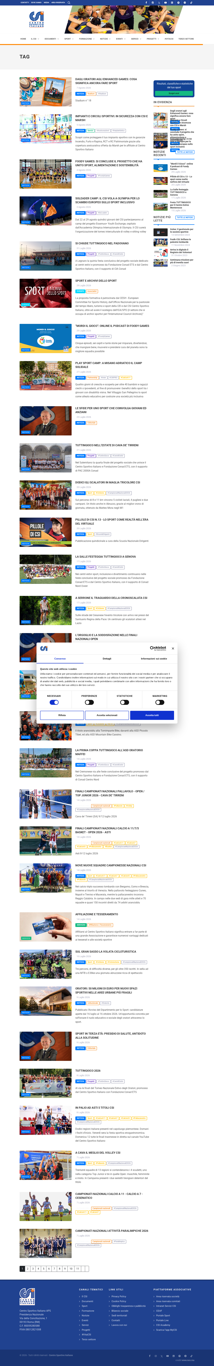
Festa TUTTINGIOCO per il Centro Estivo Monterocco (180, 205)
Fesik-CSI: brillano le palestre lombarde (180, 240)
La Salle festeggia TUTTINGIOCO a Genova (105, 556)
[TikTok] (191, 2)
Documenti (87, 1301)
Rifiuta (62, 715)
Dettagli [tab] (107, 658)
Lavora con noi (119, 1325)
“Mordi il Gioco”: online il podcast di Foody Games (112, 325)
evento (25, 304)
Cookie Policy (119, 1301)
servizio (26, 938)
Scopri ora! (174, 93)
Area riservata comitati (168, 1301)
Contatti (25, 3)
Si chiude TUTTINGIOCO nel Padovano (102, 243)
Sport (84, 1306)
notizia (25, 103)
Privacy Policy (119, 1296)
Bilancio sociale (120, 1310)
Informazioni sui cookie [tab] (154, 658)
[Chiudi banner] (173, 648)
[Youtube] (165, 2)
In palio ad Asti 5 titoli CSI (94, 1107)
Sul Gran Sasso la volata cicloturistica (105, 951)
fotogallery (28, 815)
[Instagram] (153, 2)
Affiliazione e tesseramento (96, 914)
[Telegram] (185, 2)
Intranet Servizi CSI (166, 1306)
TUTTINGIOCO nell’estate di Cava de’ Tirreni (106, 445)
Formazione (88, 1310)
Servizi (85, 1325)
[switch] (89, 702)
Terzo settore (89, 1339)
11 (77, 1268)
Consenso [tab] (60, 658)
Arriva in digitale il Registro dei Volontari (181, 251)
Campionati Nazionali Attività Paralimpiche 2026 (111, 1230)
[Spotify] (178, 2)
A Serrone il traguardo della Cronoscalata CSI (111, 597)
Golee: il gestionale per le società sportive (181, 230)
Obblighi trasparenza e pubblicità (129, 1306)
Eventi (85, 1320)
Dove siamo (36, 3)
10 (71, 1268)
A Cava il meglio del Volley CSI (97, 1152)
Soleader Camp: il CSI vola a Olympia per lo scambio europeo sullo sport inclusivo (181, 143)
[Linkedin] (172, 2)
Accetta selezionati (107, 715)
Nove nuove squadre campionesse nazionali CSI (110, 865)
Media (46, 3)
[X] (159, 2)
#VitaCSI (86, 1334)
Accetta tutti (152, 715)
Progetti (86, 1330)
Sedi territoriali (119, 1315)
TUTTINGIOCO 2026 (87, 1070)
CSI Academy (163, 1325)
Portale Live (162, 1320)
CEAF (159, 1310)
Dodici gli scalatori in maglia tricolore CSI (107, 482)
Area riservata (58, 3)
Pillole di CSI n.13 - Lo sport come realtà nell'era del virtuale (181, 179)
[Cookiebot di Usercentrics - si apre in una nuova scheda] (152, 648)
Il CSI (84, 1296)
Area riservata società (167, 1296)
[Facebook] (146, 2)
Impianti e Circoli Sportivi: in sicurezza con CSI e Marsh (180, 123)
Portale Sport (163, 1315)
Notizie (85, 1315)
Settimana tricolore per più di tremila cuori (181, 261)
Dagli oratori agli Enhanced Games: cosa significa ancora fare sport (181, 115)
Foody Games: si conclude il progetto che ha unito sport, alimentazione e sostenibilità (182, 134)
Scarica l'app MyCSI (166, 1330)
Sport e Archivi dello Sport (96, 280)
